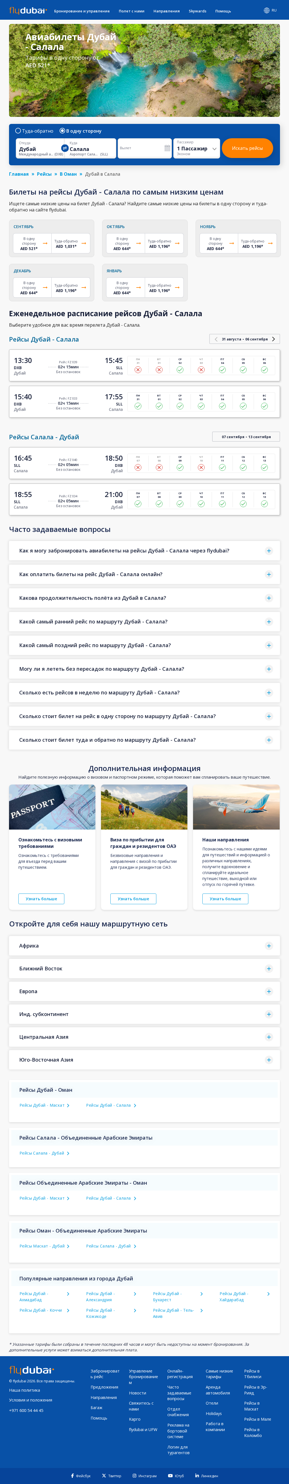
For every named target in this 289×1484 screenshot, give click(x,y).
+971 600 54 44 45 (26, 1410)
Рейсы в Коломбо (253, 1432)
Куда (73, 143)
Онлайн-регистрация (180, 1374)
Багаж (96, 1407)
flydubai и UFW (143, 1429)
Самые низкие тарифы (219, 1374)
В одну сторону (84, 131)
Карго (135, 1419)
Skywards (197, 11)
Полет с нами (131, 11)
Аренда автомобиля (218, 1390)
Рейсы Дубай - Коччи (40, 1310)
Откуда (24, 143)
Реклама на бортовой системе (178, 1430)
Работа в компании (215, 1426)
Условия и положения (30, 1400)
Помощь (223, 11)
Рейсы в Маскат (252, 1406)
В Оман (68, 174)
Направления (167, 11)
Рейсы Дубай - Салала (108, 1105)
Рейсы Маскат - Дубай (42, 1246)
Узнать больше (41, 898)
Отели (212, 1403)
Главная (19, 174)
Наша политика (24, 1390)
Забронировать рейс (105, 1374)
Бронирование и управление (82, 11)
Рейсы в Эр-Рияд (255, 1390)
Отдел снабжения (178, 1412)
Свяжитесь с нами (141, 1406)
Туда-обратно (37, 131)
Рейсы (44, 174)
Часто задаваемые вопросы (179, 1392)
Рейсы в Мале (257, 1419)
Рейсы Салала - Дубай (41, 1153)
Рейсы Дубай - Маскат (42, 1105)
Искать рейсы (247, 148)
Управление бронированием (143, 1376)
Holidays (214, 1413)
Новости (137, 1393)
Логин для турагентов (178, 1450)
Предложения (104, 1387)
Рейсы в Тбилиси (252, 1374)
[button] (144, 550)
